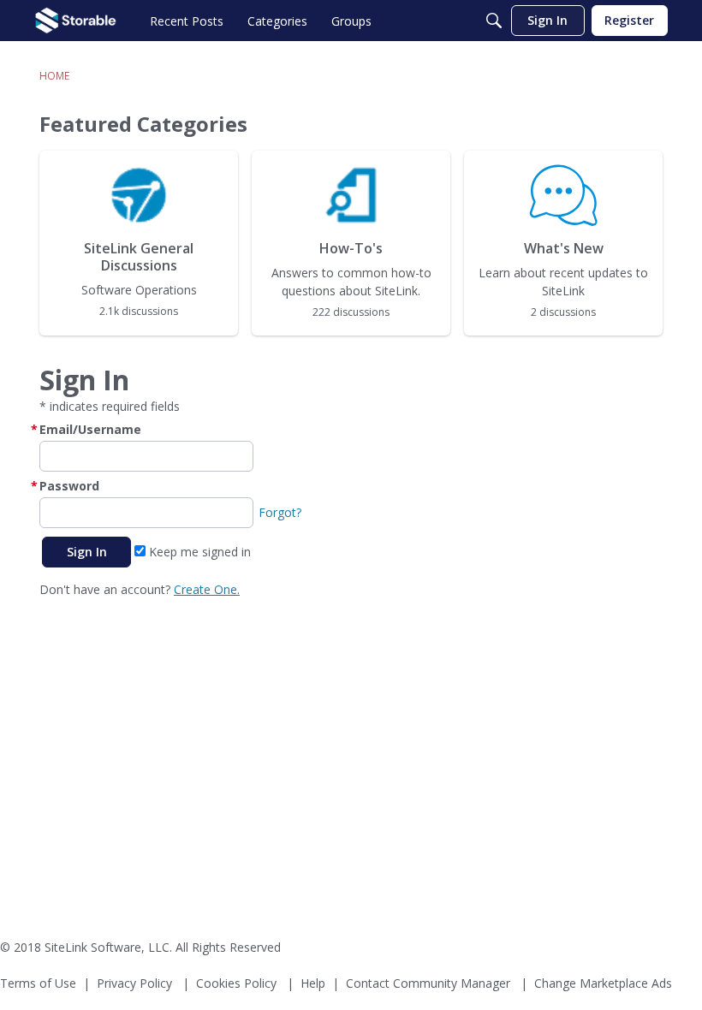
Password (69, 486)
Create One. (207, 589)
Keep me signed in (198, 552)
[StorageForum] (75, 20)
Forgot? (280, 512)
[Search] (494, 20)
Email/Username (90, 429)
